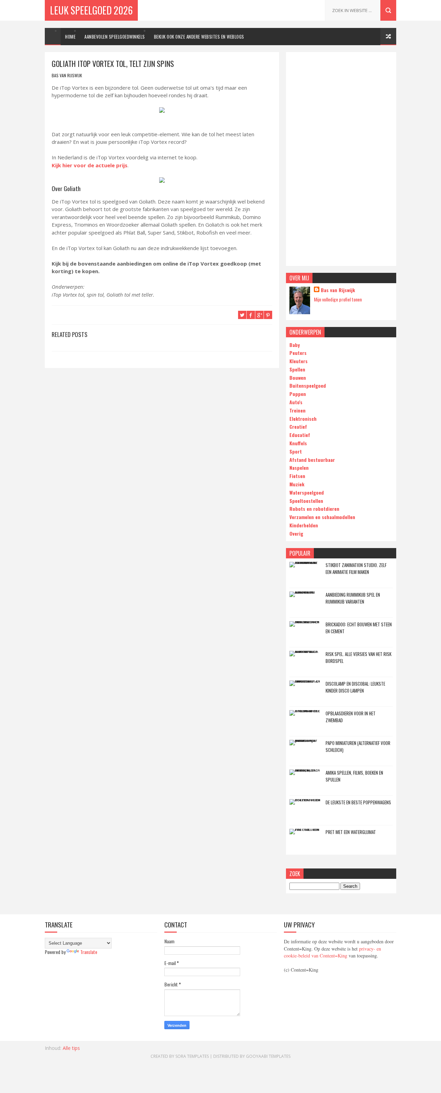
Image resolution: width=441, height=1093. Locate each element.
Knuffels (298, 443)
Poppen (297, 393)
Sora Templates (192, 1056)
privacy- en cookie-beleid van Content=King (332, 952)
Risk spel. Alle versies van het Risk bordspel (358, 657)
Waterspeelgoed (306, 492)
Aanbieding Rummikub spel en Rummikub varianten (353, 598)
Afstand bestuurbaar (312, 459)
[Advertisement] (341, 159)
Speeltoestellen (306, 500)
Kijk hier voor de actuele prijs (89, 165)
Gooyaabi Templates (268, 1056)
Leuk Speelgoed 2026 (91, 10)
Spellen (297, 369)
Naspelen (299, 467)
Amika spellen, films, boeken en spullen (354, 776)
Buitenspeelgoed (307, 385)
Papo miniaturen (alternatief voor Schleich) (358, 746)
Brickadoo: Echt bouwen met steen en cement (359, 628)
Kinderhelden (303, 525)
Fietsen (297, 475)
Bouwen (297, 377)
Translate (88, 951)
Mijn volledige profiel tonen (338, 299)
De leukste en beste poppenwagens (358, 802)
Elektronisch (303, 418)
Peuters (298, 352)
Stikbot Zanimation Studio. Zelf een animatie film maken (356, 568)
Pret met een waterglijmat (351, 831)
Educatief (299, 434)
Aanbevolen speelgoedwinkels (114, 36)
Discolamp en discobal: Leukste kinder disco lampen (355, 687)
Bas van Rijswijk (338, 290)
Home (70, 36)
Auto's (295, 402)
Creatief (298, 426)
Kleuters (298, 361)
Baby (294, 344)
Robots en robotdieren (314, 508)
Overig (296, 533)
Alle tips (71, 1048)
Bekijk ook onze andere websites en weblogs (199, 36)
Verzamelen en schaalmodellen (322, 516)
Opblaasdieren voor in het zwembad (351, 717)
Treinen (297, 410)
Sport (295, 451)
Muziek (296, 484)
